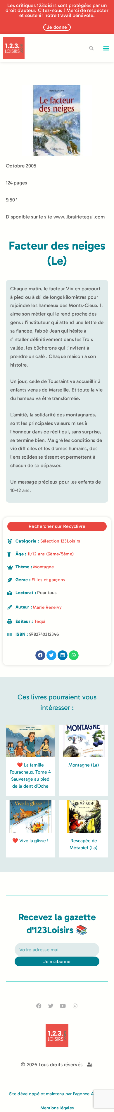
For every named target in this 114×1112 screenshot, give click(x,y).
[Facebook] (39, 1005)
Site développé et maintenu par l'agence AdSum (57, 1093)
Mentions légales (57, 1108)
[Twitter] (51, 1005)
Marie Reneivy (47, 607)
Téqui (40, 621)
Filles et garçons (48, 579)
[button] (106, 48)
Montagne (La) (83, 765)
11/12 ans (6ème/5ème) (50, 554)
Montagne (43, 566)
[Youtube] (63, 1005)
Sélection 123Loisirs (60, 541)
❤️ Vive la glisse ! (30, 840)
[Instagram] (75, 1005)
